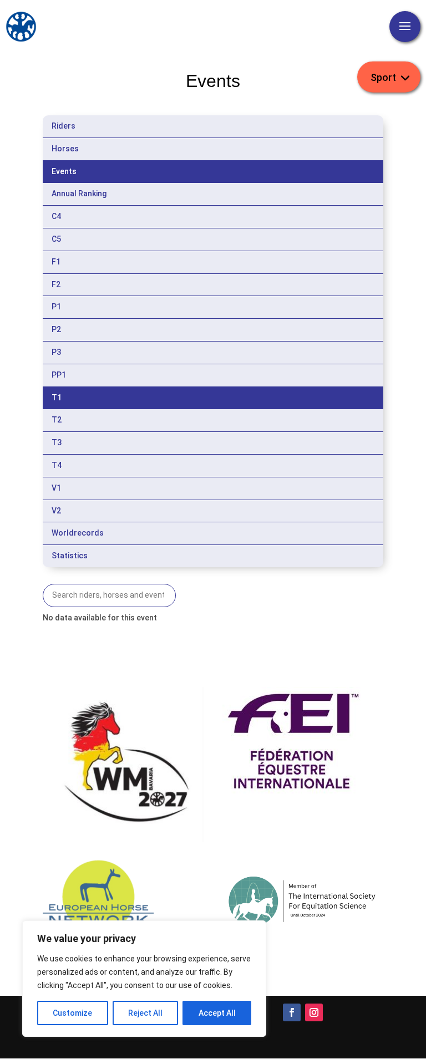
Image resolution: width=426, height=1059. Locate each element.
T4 (57, 465)
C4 (56, 216)
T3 (57, 442)
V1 (56, 487)
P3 (56, 352)
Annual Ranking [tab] (79, 193)
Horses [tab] (65, 148)
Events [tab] (64, 171)
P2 (56, 329)
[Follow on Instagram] (314, 1012)
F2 (56, 284)
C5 (56, 239)
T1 (57, 397)
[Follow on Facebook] (292, 1012)
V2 (56, 510)
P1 (56, 306)
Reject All (145, 1013)
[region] (144, 978)
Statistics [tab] (70, 555)
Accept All (217, 1013)
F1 (56, 261)
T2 (57, 419)
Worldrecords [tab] (78, 532)
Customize (72, 1013)
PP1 (59, 374)
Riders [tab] (63, 125)
